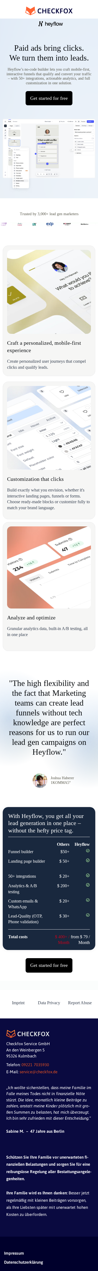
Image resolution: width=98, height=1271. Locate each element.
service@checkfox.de (38, 1071)
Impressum (14, 1253)
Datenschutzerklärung (23, 1262)
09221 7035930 (35, 1064)
